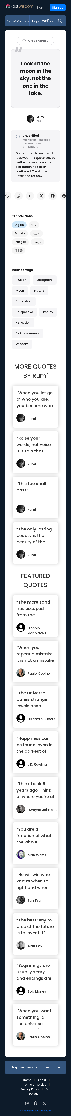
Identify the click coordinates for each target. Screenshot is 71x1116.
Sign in (42, 7)
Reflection (23, 323)
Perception (24, 301)
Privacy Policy (30, 1089)
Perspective (24, 312)
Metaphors (45, 280)
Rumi (40, 375)
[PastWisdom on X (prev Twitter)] (44, 1103)
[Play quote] (30, 196)
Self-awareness (27, 333)
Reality (48, 312)
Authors (23, 21)
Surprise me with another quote (35, 1067)
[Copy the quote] (18, 196)
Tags (35, 21)
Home (11, 21)
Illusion (21, 280)
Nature (39, 291)
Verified (48, 21)
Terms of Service (34, 1084)
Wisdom (22, 344)
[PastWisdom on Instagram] (27, 1103)
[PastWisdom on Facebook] (36, 1103)
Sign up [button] (57, 7)
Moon (20, 291)
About (42, 1080)
